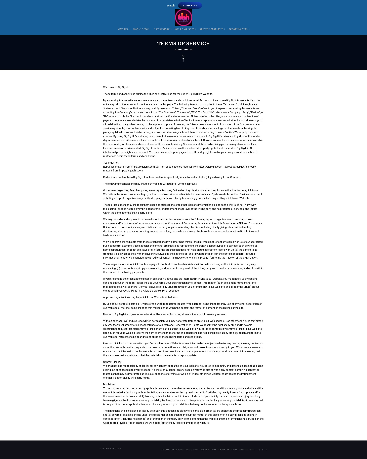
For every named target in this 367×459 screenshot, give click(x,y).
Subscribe (190, 5)
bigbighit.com (113, 448)
